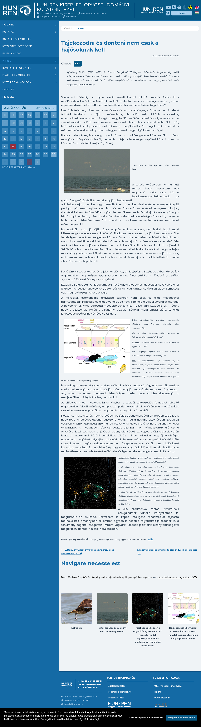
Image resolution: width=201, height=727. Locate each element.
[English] (197, 7)
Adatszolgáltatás (116, 685)
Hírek (6, 60)
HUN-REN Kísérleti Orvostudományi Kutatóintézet (83, 7)
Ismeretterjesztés (16, 68)
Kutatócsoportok (16, 39)
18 (13, 146)
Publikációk (11, 53)
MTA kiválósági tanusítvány (168, 685)
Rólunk (8, 24)
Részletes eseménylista (17, 167)
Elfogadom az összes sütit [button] (181, 717)
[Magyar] (197, 12)
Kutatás (8, 31)
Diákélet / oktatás (16, 75)
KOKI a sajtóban (162, 697)
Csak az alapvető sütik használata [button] (146, 717)
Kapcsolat (71, 16)
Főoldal (68, 28)
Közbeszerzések (116, 697)
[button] (4, 723)
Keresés (8, 96)
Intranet (182, 13)
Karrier (8, 89)
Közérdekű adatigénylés (120, 691)
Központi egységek (17, 46)
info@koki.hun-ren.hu (50, 16)
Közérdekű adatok (16, 82)
